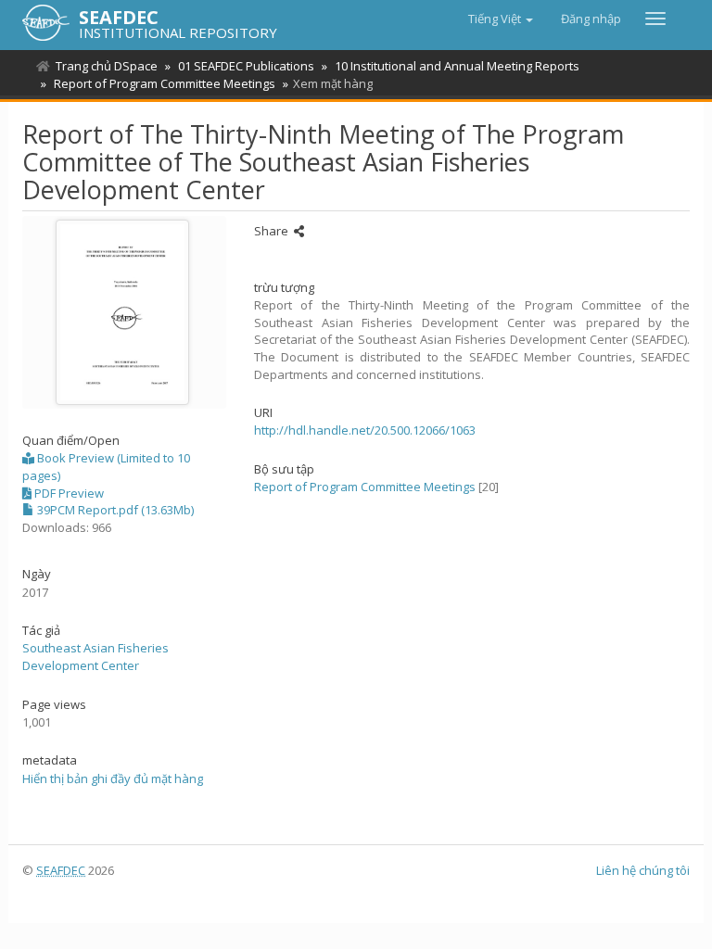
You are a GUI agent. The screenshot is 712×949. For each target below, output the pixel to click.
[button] (500, 18)
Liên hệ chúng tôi (643, 870)
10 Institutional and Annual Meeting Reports (457, 65)
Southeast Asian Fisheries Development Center (95, 656)
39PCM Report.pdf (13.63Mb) (114, 509)
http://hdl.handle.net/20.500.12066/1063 (365, 430)
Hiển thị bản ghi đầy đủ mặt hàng (112, 778)
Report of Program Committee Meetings (164, 83)
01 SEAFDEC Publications (246, 65)
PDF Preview (68, 493)
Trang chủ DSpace (107, 65)
